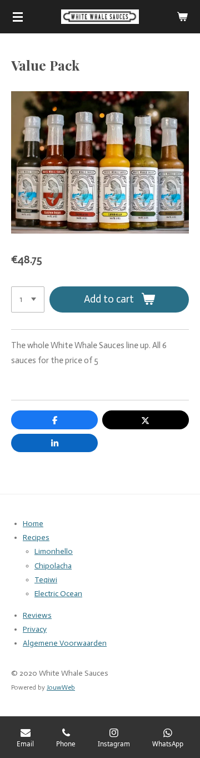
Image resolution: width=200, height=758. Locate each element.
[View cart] (182, 17)
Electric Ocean (58, 593)
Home (33, 523)
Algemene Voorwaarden (65, 643)
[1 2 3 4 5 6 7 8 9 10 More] (27, 299)
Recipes (36, 537)
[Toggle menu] (18, 17)
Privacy (35, 629)
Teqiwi (45, 579)
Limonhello (53, 551)
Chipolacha (53, 566)
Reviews (37, 615)
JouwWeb (61, 687)
